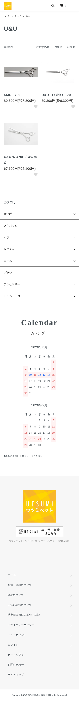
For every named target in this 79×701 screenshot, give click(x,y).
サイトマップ (16, 674)
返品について (16, 594)
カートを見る (16, 654)
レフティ (9, 249)
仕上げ (18, 16)
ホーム (7, 16)
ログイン (13, 644)
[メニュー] (73, 6)
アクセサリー (12, 284)
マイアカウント (17, 634)
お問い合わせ (16, 664)
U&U (28, 16)
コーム (8, 261)
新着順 (71, 47)
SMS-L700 (12, 95)
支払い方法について (20, 604)
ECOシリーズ (12, 296)
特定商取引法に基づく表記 (24, 614)
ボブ (6, 237)
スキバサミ (10, 225)
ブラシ (8, 272)
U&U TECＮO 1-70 (56, 95)
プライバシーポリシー (21, 624)
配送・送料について (20, 584)
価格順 (58, 47)
